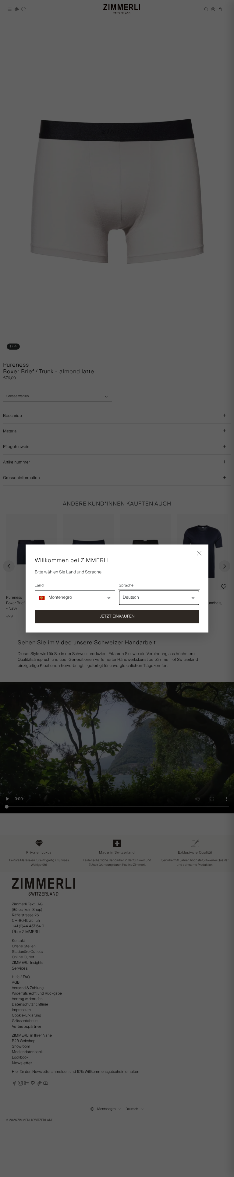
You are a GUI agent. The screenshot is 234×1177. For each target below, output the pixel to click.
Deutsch (131, 597)
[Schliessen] (199, 554)
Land (39, 585)
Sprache (126, 585)
